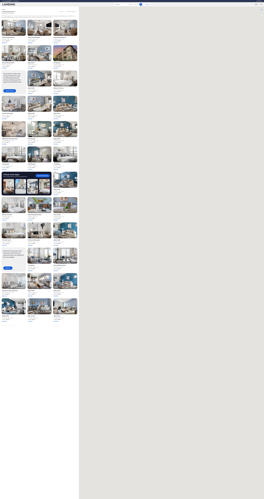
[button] (133, 4)
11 (16, 325)
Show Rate (4, 42)
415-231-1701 (9, 1)
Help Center (259, 1)
